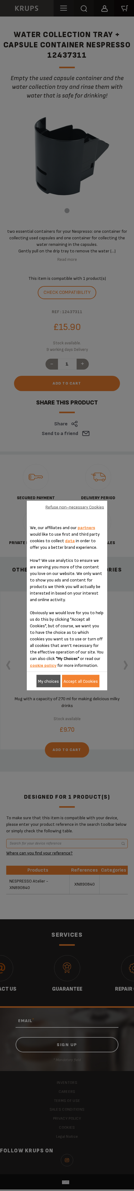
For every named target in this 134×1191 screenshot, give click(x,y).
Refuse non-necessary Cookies (74, 506)
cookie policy (43, 665)
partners (86, 527)
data (70, 540)
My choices (48, 681)
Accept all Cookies (81, 681)
